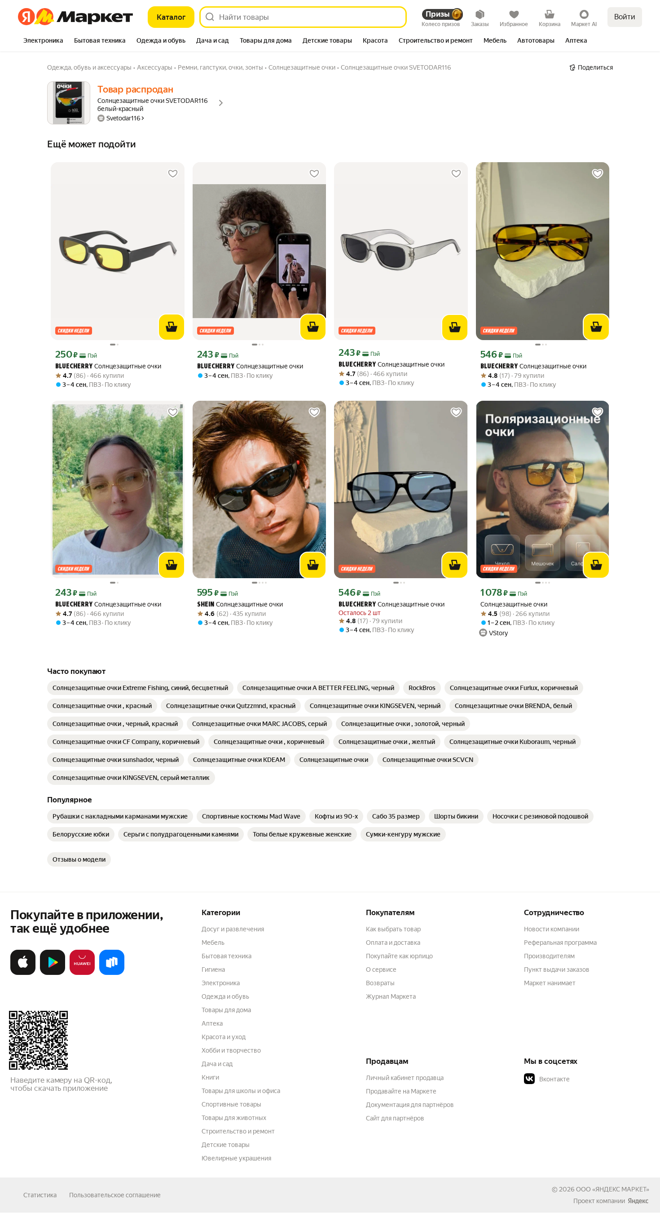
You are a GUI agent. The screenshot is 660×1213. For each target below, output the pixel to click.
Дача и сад (217, 1063)
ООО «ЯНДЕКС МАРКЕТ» (612, 1189)
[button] (587, 1079)
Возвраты (380, 983)
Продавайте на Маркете (401, 1091)
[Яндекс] (638, 1200)
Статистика (40, 1195)
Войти (624, 17)
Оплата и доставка (393, 942)
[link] (140, 688)
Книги (210, 1077)
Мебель (213, 942)
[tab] (43, 41)
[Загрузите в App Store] (22, 973)
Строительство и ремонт (238, 1131)
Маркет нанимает (550, 983)
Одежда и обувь (225, 996)
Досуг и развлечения (233, 929)
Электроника (221, 983)
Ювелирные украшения (236, 1158)
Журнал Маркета (391, 996)
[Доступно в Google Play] (52, 973)
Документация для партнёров (410, 1104)
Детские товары (226, 1144)
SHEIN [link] (205, 605)
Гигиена (213, 969)
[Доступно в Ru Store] (111, 973)
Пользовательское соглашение (115, 1195)
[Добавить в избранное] (173, 174)
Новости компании (551, 929)
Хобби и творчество (231, 1050)
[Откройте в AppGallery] (82, 973)
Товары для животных (234, 1117)
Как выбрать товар (393, 929)
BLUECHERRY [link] (73, 366)
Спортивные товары (231, 1104)
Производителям (549, 956)
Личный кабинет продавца (405, 1077)
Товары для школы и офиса (241, 1090)
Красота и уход (224, 1036)
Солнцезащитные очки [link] (108, 366)
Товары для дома (226, 1010)
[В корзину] (171, 327)
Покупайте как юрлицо (399, 956)
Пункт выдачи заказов (557, 969)
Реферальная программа (560, 942)
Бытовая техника (226, 956)
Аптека (212, 1023)
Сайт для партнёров (395, 1118)
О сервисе (381, 969)
